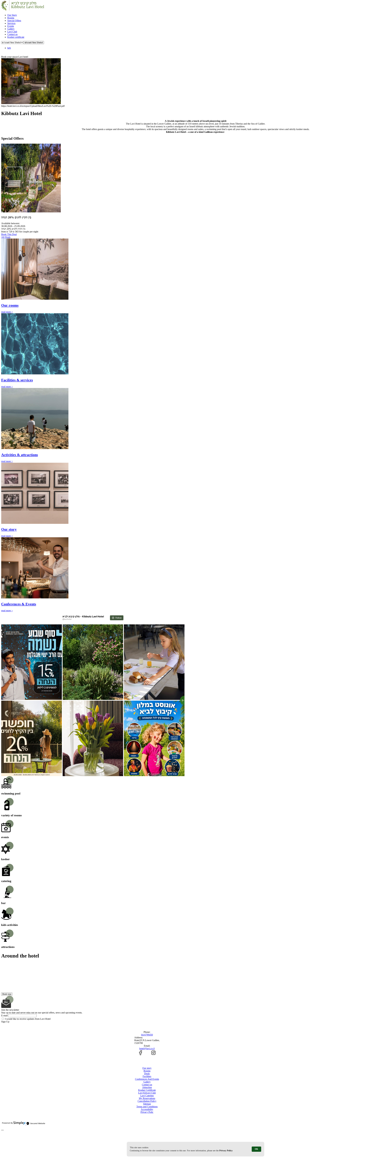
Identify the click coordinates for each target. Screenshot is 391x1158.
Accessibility (147, 1109)
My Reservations (147, 1098)
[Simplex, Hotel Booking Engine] (13, 1124)
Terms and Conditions (147, 1106)
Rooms (147, 1071)
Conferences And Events (147, 1079)
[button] (33, 42)
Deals (147, 1073)
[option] (195, 82)
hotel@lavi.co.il (147, 1048)
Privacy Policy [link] (226, 1150)
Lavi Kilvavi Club (147, 1093)
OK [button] (256, 1149)
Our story (147, 1068)
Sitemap (147, 1104)
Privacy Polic (147, 1112)
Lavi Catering (147, 1095)
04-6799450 (147, 1034)
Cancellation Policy (147, 1101)
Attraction (147, 1087)
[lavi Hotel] (22, 10)
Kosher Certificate (147, 1090)
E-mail (4, 1015)
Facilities (147, 1076)
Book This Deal (9, 234)
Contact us (147, 1084)
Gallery (147, 1082)
